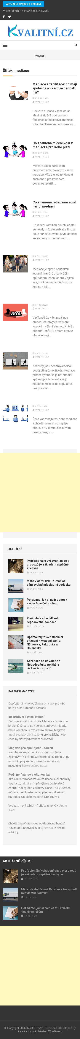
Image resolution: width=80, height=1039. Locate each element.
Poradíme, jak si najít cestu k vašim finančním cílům (47, 601)
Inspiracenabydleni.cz (22, 734)
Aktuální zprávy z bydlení (23, 4)
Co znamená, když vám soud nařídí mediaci (54, 204)
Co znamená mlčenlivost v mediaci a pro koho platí (53, 145)
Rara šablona (26, 1031)
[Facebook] (4, 16)
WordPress (55, 1031)
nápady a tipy (46, 703)
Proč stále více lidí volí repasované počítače (42, 620)
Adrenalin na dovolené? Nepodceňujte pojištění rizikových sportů (43, 664)
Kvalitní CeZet (34, 1028)
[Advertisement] (40, 492)
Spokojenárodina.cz (34, 765)
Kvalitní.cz (42, 102)
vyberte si (47, 828)
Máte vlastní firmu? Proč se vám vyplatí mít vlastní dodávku (49, 582)
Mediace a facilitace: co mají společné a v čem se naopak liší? (55, 88)
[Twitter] (9, 16)
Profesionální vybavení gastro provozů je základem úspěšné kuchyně (48, 564)
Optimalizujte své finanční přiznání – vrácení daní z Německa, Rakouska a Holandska (45, 642)
